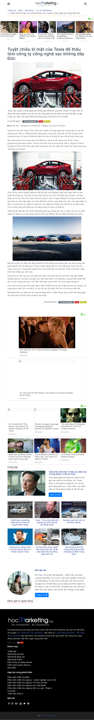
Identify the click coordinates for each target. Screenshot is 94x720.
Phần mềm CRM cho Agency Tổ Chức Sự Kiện (27, 682)
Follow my (41, 595)
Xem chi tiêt (55, 495)
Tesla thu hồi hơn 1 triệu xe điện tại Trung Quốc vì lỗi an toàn (67, 472)
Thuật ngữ (11, 651)
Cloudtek (11, 691)
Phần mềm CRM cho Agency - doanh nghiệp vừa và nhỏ (31, 680)
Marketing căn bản (15, 654)
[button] (22, 642)
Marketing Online (14, 659)
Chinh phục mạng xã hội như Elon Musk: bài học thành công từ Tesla (20, 549)
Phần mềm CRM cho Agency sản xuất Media (26, 685)
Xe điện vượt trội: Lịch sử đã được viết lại (74, 521)
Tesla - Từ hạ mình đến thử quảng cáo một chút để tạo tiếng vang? (47, 522)
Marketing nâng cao (16, 657)
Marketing (29, 10)
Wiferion (47, 121)
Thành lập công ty (15, 693)
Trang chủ (11, 10)
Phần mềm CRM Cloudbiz (18, 677)
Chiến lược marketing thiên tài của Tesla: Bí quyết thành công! (20, 522)
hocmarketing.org (48, 715)
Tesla (41, 121)
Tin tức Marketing (44, 10)
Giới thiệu (11, 668)
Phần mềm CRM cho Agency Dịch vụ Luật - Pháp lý (29, 688)
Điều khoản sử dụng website (19, 662)
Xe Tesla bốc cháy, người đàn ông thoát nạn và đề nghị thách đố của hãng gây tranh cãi (47, 550)
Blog (20, 10)
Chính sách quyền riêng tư (18, 665)
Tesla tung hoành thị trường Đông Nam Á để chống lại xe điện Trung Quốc (74, 550)
